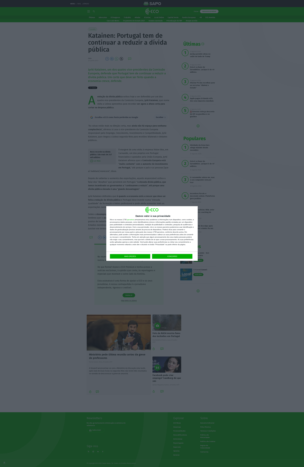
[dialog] (152, 233)
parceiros (130, 219)
